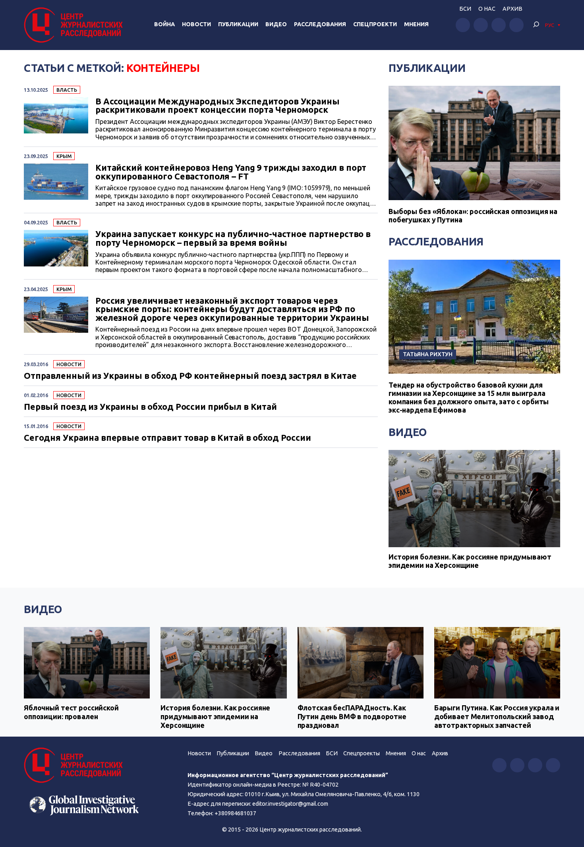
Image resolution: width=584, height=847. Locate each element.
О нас (486, 9)
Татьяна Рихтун (428, 354)
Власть (66, 90)
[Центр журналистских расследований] (75, 25)
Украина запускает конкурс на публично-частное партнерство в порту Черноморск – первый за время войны (233, 238)
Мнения (416, 24)
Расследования (320, 24)
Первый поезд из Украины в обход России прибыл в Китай (150, 407)
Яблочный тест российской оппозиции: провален (71, 712)
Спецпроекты (361, 753)
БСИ (465, 9)
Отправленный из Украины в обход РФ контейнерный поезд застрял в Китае (190, 376)
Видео (276, 24)
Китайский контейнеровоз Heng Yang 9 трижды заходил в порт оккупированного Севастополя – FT (230, 172)
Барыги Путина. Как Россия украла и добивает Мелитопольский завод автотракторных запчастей (496, 716)
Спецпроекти (375, 24)
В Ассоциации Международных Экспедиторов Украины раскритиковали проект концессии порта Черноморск (217, 105)
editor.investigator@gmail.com (290, 804)
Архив (512, 9)
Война (164, 24)
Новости (196, 24)
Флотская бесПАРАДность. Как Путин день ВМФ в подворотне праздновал (352, 716)
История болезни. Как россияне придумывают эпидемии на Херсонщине (470, 561)
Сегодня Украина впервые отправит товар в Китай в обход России (167, 438)
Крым (63, 156)
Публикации (238, 24)
